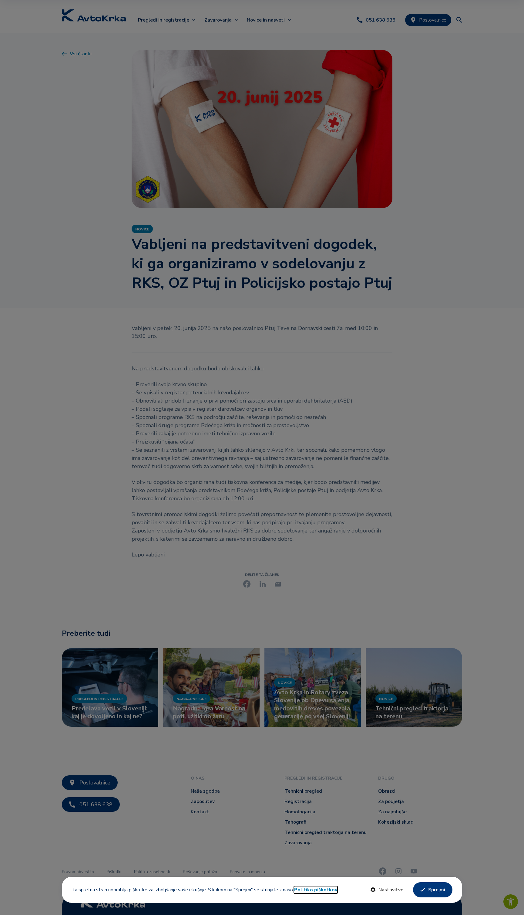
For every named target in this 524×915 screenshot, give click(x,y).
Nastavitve (390, 889)
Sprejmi (436, 889)
